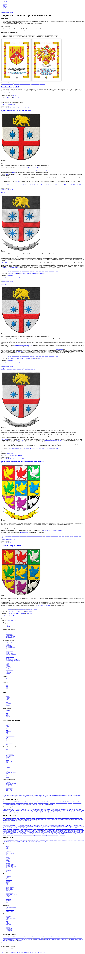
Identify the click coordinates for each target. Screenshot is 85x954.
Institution (8, 184)
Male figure (12, 811)
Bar (6, 750)
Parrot (43, 811)
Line (74, 830)
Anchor (13, 825)
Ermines (7, 699)
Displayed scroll (24, 829)
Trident (4, 835)
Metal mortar (10, 831)
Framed (7, 925)
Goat (34, 810)
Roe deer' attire (28, 819)
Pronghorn (64, 811)
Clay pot (18, 827)
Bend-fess (8, 782)
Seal (7, 883)
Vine (47, 804)
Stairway (45, 833)
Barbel (13, 809)
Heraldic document (10, 887)
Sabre (4, 833)
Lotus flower (40, 803)
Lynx (8, 811)
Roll (41, 952)
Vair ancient (8, 703)
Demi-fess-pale (9, 789)
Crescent (11, 795)
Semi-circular (20, 184)
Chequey (8, 767)
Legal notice (26, 952)
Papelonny (8, 705)
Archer (22, 825)
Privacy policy (33, 952)
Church (10, 827)
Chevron (7, 726)
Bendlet (7, 751)
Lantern (68, 830)
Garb (12, 830)
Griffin (36, 840)
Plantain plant (6, 804)
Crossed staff (73, 827)
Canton (7, 728)
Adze (11, 825)
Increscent (36, 795)
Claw (21, 818)
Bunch (23, 801)
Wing (31, 820)
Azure (81, 184)
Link (7, 536)
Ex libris (7, 884)
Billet (7, 771)
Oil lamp (75, 831)
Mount (50, 795)
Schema (7, 896)
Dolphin (73, 809)
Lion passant (71, 810)
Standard (8, 881)
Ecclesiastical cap (40, 829)
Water (46, 796)
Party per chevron (9, 670)
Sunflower (35, 804)
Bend (7, 722)
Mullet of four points (59, 795)
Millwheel (24, 831)
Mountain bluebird (32, 811)
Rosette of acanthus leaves (77, 832)
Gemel (7, 757)
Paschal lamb (70, 840)
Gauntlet (15, 830)
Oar (72, 831)
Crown (7, 852)
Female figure (14, 810)
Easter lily (62, 801)
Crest (7, 847)
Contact (2, 952)
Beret (60, 825)
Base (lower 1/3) (9, 743)
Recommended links (10, 910)
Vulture (38, 812)
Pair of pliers (13, 832)
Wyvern (44, 841)
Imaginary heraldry (10, 637)
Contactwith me (5, 9)
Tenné (7, 713)
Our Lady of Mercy (57, 840)
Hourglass (44, 830)
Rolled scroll (69, 832)
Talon (73, 819)
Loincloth (78, 830)
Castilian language (17, 97)
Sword (57, 833)
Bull (61, 809)
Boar (53, 809)
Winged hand (38, 841)
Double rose (57, 801)
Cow (65, 809)
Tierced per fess (9, 652)
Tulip (44, 804)
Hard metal (23, 939)
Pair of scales (19, 832)
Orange (7, 715)
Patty (65, 184)
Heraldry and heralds (12, 536)
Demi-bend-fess (9, 788)
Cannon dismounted (22, 826)
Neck (9, 819)
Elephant (8, 185)
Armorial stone (9, 930)
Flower (79, 801)
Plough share (37, 832)
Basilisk (12, 840)
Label (7, 734)
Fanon (46, 829)
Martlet (16, 811)
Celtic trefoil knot (66, 826)
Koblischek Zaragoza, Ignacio (9, 539)
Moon (47, 795)
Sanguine (8, 716)
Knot (65, 830)
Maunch (82, 830)
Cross (7, 730)
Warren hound (43, 812)
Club (27, 827)
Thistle (39, 804)
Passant (12, 185)
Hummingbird (53, 810)
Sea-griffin (18, 841)
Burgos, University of (11, 620)
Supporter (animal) (10, 864)
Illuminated (25, 184)
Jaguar (57, 810)
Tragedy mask (78, 833)
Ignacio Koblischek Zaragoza (42, 169)
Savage (4, 812)
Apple (7, 801)
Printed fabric (8, 931)
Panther (40, 811)
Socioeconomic (13, 184)
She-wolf (16, 812)
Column (30, 827)
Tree (42, 804)
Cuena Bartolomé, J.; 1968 (10, 87)
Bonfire (63, 825)
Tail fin (69, 819)
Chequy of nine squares (11, 772)
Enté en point (8, 672)
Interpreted (19, 536)
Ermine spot (43, 818)
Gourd (82, 801)
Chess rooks (79, 826)
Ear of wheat (38, 818)
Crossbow (67, 827)
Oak (71, 803)
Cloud (7, 795)
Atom (4, 795)
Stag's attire (41, 819)
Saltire (7, 744)
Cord (58, 827)
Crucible (81, 827)
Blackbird (49, 809)
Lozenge (7, 774)
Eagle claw (32, 818)
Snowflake (15, 796)
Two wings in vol (23, 820)
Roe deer (78, 811)
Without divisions (9, 642)
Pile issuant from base (10, 741)
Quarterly (40, 536)
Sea (11, 796)
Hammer (34, 830)
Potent (58, 832)
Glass (44, 536)
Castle (48, 826)
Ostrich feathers (9, 861)
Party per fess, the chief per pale (12, 659)
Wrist (36, 820)
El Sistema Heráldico (23, 532)
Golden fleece (32, 840)
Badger (4, 809)
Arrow (40, 825)
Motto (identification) (10, 853)
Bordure (7, 725)
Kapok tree (26, 803)
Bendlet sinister (9, 752)
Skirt (33, 833)
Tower (73, 833)
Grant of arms (9, 888)
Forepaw (72, 818)
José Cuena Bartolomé (11, 100)
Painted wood (9, 928)
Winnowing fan (54, 835)
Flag (7, 878)
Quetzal (71, 811)
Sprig (37, 819)
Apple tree (11, 801)
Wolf (49, 812)
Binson (38, 809)
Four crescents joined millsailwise (68, 829)
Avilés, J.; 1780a (4, 262)
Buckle (11, 826)
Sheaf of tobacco (25, 833)
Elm (71, 801)
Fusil (7, 773)
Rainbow (79, 795)
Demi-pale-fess (9, 790)
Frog (28, 810)
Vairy (7, 704)
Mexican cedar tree (60, 803)
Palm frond (20, 819)
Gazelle (30, 810)
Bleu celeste (8, 711)
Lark (60, 810)
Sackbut (7, 833)
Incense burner (50, 830)
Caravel (39, 826)
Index (38, 952)
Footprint (64, 818)
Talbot (29, 812)
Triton (29, 841)
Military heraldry (9, 634)
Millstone (19, 831)
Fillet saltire (8, 756)
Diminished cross (59, 184)
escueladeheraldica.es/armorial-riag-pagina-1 (23, 345)
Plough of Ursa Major (72, 795)
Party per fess (8, 645)
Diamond (21, 795)
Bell (53, 825)
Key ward (58, 830)
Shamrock (30, 804)
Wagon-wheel (36, 835)
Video (7, 922)
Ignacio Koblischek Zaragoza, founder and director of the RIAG (22, 461)
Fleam (59, 829)
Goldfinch (37, 810)
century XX (14, 95)
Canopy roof (35, 826)
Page (4, 832)
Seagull (8, 812)
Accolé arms (8, 897)
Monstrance (32, 831)
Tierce (7, 648)
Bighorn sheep (34, 809)
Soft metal (40, 358)
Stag (19, 812)
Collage (7, 923)
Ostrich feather (14, 819)
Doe (68, 809)
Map (7, 901)
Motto (57, 271)
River (9, 796)
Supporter (8, 863)
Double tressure (9, 761)
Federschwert (51, 829)
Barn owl (17, 809)
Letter (71, 830)
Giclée (7, 917)
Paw (24, 819)
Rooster (82, 811)
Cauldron (52, 826)
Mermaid (51, 840)
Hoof (4, 819)
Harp (38, 830)
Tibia (76, 819)
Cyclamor (15, 829)
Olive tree (75, 803)
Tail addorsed (65, 819)
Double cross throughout (11, 783)
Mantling (8, 858)
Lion (67, 810)
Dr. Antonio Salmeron (13, 952)
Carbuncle (44, 826)
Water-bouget (44, 835)
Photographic (8, 916)
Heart (81, 818)
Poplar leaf (17, 804)
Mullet (75, 184)
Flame (20, 810)
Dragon (16, 840)
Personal (24, 536)
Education (17, 938)
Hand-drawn (8, 924)
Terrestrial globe (36, 796)
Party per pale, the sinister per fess (13, 660)
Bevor (7, 871)
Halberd (30, 830)
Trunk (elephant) (6, 820)
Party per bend (9, 646)
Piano (27, 832)
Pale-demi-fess (9, 786)
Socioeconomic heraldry (11, 636)
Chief (2, 185)
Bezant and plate (9, 770)
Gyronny (8, 658)
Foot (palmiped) (58, 818)
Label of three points (10, 736)
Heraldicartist (5, 4)
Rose (21, 804)
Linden (35, 803)
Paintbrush (8, 832)
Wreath (7, 846)
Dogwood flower (50, 801)
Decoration (8, 851)
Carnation (8, 710)
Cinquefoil (39, 801)
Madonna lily (46, 803)
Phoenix (78, 840)
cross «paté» (5, 284)
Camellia (27, 801)
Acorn (4, 801)
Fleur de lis (75, 801)
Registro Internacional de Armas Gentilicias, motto (18, 369)
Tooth (78, 819)
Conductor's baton (52, 827)
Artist (18, 936)
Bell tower (56, 825)
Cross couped (66, 936)
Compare (8, 895)
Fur (6, 694)
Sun (18, 796)
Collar (7, 848)
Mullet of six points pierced (44, 831)
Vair (7, 702)
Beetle (29, 809)
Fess (7, 732)
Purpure (71, 536)
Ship (31, 833)
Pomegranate (12, 804)
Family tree (8, 900)
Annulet (7, 768)
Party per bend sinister (10, 647)
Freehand (50, 184)
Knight (61, 830)
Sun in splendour (23, 796)
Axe (43, 825)
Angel (4, 840)
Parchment (42, 273)
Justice (47, 840)
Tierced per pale (9, 651)
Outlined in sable (32, 184)
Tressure (7, 760)
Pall (6, 739)
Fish (18, 810)
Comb (34, 827)
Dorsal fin (28, 818)
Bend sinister (8, 724)
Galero (7, 854)
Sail (11, 833)
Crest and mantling (10, 867)
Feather (52, 818)
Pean (7, 700)
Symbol (61, 833)
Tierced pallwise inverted (11, 654)
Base (7, 727)
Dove (80, 536)
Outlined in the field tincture (42, 184)
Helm (7, 869)
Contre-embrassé (9, 667)
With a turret (62, 835)
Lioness (4, 811)
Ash (15, 801)
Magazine (9, 97)
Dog (70, 809)
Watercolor (5, 936)
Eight (78, 184)
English (7, 625)
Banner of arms (9, 880)
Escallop (49, 818)
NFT (7, 919)
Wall (40, 835)
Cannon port (29, 826)
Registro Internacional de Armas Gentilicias (16, 111)
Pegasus (74, 840)
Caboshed (14, 818)
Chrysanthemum (32, 801)
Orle (7, 737)
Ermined (7, 698)
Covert (23, 818)
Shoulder (34, 819)
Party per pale (9, 644)
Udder (28, 820)
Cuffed (4, 829)
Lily (33, 803)
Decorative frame (9, 893)
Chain (75, 826)
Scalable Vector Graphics (11, 918)
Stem (53, 819)
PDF (7, 921)
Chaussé (7, 665)
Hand (75, 818)
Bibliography (25, 936)
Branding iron (79, 825)
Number (69, 831)
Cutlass (10, 829)
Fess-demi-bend (9, 784)
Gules (68, 184)
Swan (26, 812)
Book (67, 825)
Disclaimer (21, 952)
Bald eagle (9, 809)
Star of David (50, 833)
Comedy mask (39, 827)
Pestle (24, 832)
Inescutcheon (8, 731)
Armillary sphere (35, 825)
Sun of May (29, 796)
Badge (7, 877)
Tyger (35, 812)
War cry (7, 857)
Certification (8, 890)
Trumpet (8, 835)
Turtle (32, 812)
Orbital (65, 795)
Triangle (7, 777)
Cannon (15, 826)
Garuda (26, 840)
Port (51, 832)
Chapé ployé (8, 668)
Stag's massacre (47, 819)
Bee (26, 809)
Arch (20, 825)
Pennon (7, 882)
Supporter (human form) (11, 866)
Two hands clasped (15, 820)
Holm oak (8, 803)
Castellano (8, 626)
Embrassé (8, 666)
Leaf (7, 819)
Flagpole (56, 829)
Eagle (79, 809)
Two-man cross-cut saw (27, 835)
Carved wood (9, 929)
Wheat (51, 804)
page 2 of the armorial (46, 605)
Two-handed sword (18, 835)
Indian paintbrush (19, 803)
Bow (75, 825)
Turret (12, 835)
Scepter (13, 833)
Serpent (12, 812)
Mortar (37, 831)
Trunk (81, 819)
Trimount (42, 796)
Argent (54, 184)
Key (54, 830)
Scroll (17, 833)
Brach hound (57, 809)
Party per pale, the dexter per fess (13, 663)
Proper (7, 717)
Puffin (68, 811)
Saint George (12, 841)
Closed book (23, 827)
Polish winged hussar (45, 832)
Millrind (15, 831)
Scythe (20, 833)
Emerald (25, 795)
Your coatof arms (5, 7)
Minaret (28, 831)
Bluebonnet (18, 801)
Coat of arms (29, 536)
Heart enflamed (42, 840)
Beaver (23, 809)
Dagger (18, 829)
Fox (25, 810)
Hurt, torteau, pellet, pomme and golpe (14, 775)
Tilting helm (8, 870)
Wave (50, 796)
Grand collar (8, 850)
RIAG (29, 167)
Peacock (47, 811)
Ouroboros (64, 840)
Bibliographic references (11, 907)
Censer (71, 826)
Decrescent (15, 795)
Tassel (7, 855)
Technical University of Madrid (9, 104)
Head (78, 818)
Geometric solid (20, 830)
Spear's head (40, 833)
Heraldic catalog (9, 889)
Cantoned (72, 184)
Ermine (7, 696)
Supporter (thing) (9, 865)
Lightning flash (42, 795)
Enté (7, 671)
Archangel (8, 840)
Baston (7, 749)
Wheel (49, 835)
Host (40, 830)
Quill (61, 832)
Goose (41, 810)
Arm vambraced (28, 825)
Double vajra (30, 829)
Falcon (8, 810)
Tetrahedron (65, 833)
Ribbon (64, 832)
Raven (74, 811)
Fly (23, 810)
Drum (35, 829)
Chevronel (8, 758)
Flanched (8, 673)
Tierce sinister (9, 649)
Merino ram (21, 811)
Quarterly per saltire (10, 657)
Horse (48, 810)
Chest (18, 818)
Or (16, 185)
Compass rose (45, 827)
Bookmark (71, 825)
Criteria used (8, 908)
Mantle (7, 860)
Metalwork (8, 927)
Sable (4, 185)
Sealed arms (8, 891)
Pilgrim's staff (31, 832)
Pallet (7, 762)
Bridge (4, 826)
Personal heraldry (9, 631)
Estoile (28, 795)
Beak (7, 818)
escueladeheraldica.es (37, 167)
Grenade (26, 830)
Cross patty (60, 936)
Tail (61, 819)
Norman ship (64, 831)
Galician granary (6, 830)
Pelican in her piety (57, 811)
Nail (52, 831)
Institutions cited (9, 911)
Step (55, 833)
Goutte (31, 795)
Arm (4, 818)
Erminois (8, 697)
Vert (65, 536)
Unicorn (32, 841)
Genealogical (8, 899)
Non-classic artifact (57, 831)
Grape (4, 803)
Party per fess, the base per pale (12, 661)
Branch (9, 818)
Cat (63, 809)
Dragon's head (22, 840)
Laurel (30, 803)
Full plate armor (79, 829)
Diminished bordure (10, 755)
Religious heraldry (10, 635)
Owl (37, 811)
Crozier (77, 827)
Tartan (7, 902)
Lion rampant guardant (79, 810)
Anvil (17, 825)
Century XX (80, 939)
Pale (7, 738)
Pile (6, 740)
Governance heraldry (10, 632)
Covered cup (62, 827)
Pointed (9, 358)
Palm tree (79, 803)
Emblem (7, 886)
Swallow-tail (57, 819)
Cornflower (44, 801)
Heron (44, 810)
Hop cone (13, 803)
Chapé (7, 664)
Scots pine (25, 804)
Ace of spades (6, 825)
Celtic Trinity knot (58, 826)
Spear (36, 833)
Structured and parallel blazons (12, 894)
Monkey (25, 811)
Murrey (7, 714)
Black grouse (43, 809)
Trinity (26, 841)
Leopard (63, 810)
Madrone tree (52, 803)
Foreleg (68, 818)
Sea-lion (22, 841)
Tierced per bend (9, 653)
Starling (22, 812)
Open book (80, 831)
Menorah (5, 831)
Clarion (14, 827)
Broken (8, 826)
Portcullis (54, 832)
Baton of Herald (48, 825)
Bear (20, 809)
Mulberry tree (67, 803)
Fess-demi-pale (9, 785)
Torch (70, 833)
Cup (7, 829)
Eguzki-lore (67, 801)
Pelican (51, 811)
